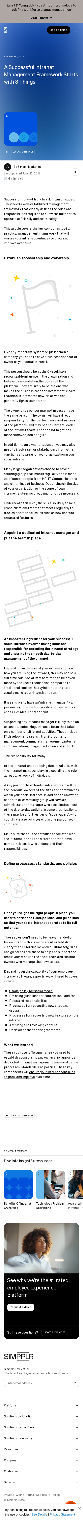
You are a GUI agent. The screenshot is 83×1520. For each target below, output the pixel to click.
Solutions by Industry (18, 1438)
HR (6, 152)
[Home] (5, 30)
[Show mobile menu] (75, 30)
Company (10, 1460)
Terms (30, 1494)
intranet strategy (64, 649)
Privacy (9, 1494)
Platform (10, 1405)
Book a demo (58, 29)
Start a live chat (54, 1332)
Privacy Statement (62, 1514)
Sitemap (54, 1494)
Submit (75, 1383)
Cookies (41, 1494)
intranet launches (34, 199)
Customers (11, 1471)
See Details (39, 1514)
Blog (22, 57)
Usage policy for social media (31, 991)
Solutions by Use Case (19, 1427)
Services (10, 1482)
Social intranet (23, 152)
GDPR (20, 1494)
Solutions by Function (18, 1416)
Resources (10, 57)
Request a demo (21, 1307)
